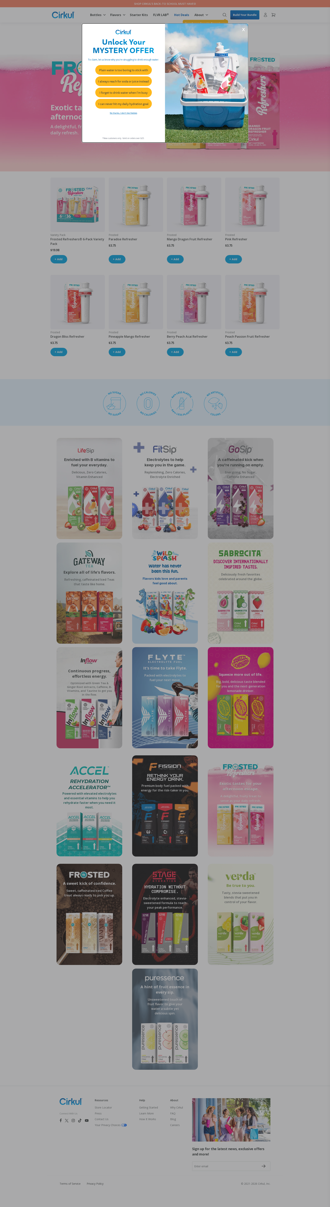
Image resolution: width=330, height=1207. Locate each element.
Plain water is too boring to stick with (123, 70)
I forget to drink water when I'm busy (123, 92)
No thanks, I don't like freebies (123, 113)
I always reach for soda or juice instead (123, 81)
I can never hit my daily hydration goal (123, 103)
